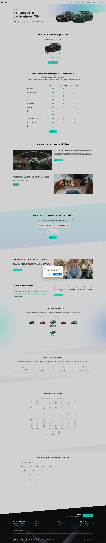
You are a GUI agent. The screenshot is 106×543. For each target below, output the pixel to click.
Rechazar (49, 274)
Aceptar (57, 274)
